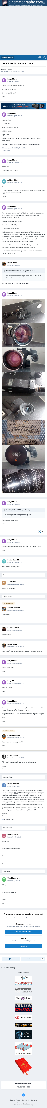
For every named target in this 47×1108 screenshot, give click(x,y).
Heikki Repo (12, 263)
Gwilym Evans (12, 834)
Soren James (12, 755)
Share (12, 959)
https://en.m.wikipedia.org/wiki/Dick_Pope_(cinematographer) (21, 144)
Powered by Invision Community (23, 1105)
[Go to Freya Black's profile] (4, 80)
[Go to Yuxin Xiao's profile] (4, 583)
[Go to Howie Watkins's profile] (4, 785)
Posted (14, 81)
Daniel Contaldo (13, 560)
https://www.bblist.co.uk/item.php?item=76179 (21, 810)
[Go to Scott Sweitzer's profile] (4, 629)
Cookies (34, 1100)
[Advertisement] (23, 30)
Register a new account (23, 931)
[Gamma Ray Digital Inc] (23, 1025)
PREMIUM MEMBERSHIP (23, 1083)
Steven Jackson (13, 608)
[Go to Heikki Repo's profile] (4, 264)
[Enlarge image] (8, 819)
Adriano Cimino (13, 180)
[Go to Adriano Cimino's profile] (4, 181)
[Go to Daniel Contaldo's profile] (4, 561)
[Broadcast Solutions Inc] (23, 1034)
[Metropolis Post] (23, 990)
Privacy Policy (15, 1100)
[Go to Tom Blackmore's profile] (4, 879)
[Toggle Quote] (5, 271)
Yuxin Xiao (11, 582)
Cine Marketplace (18, 71)
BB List (16, 793)
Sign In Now (23, 946)
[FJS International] (23, 1017)
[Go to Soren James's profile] (4, 757)
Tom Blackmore (13, 878)
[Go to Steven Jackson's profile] (4, 609)
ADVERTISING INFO (23, 1087)
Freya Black (7, 69)
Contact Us (25, 1100)
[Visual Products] (23, 1007)
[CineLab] (23, 1048)
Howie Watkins (13, 784)
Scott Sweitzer (13, 628)
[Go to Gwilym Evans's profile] (4, 836)
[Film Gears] (23, 980)
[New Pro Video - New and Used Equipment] (23, 998)
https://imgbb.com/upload (20, 283)
